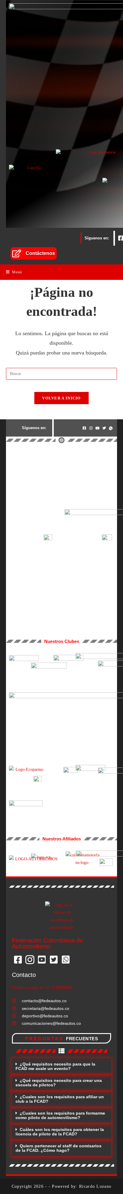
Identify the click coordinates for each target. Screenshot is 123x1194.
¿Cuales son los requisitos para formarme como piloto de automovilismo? (60, 1115)
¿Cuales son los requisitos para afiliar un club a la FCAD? (60, 1099)
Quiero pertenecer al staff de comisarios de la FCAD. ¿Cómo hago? (59, 1148)
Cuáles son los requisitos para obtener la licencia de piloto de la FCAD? (60, 1131)
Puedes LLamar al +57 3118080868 (42, 987)
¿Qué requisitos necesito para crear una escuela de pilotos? (59, 1082)
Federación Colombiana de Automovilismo (47, 943)
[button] (61, 1066)
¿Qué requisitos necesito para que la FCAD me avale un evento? (55, 1066)
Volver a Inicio (61, 398)
